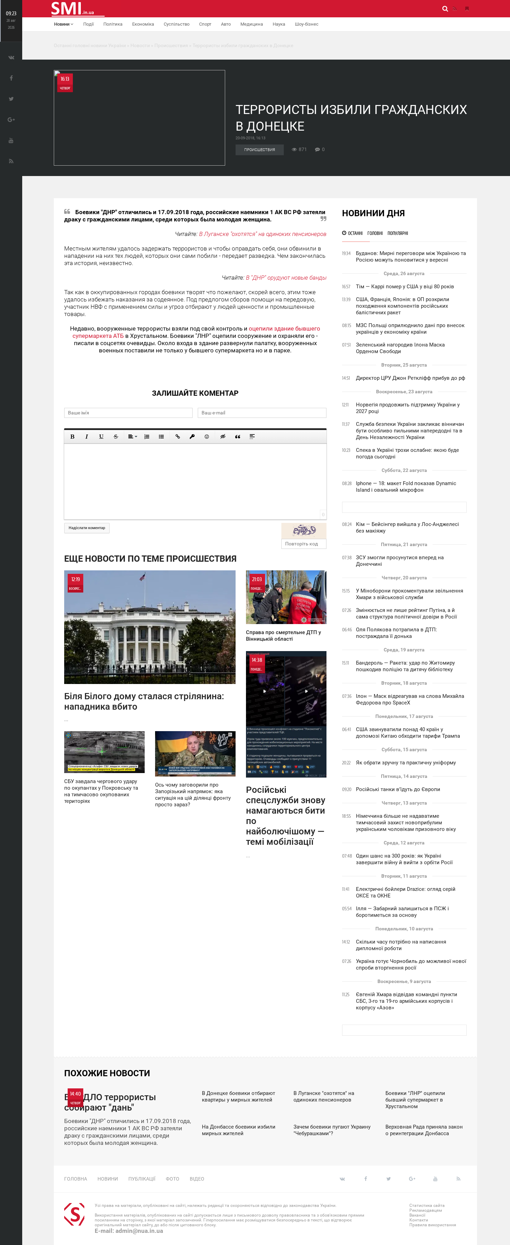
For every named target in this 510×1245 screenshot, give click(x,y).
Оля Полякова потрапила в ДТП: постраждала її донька (396, 632)
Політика (112, 24)
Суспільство (176, 24)
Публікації (141, 1179)
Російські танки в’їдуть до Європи (398, 789)
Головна (75, 1179)
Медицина (251, 24)
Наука (279, 24)
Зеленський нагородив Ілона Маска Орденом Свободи (400, 348)
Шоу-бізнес (306, 24)
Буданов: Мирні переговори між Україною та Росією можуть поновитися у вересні (411, 256)
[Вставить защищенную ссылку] (192, 436)
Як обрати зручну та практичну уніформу (406, 763)
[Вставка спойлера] (252, 436)
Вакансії (417, 1215)
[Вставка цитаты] (237, 436)
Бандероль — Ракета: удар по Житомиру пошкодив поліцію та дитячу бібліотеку (405, 666)
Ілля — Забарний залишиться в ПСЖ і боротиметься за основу (402, 911)
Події (88, 24)
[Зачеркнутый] (115, 436)
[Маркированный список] (161, 436)
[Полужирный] (72, 436)
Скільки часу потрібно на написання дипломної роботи (401, 945)
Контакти (418, 1220)
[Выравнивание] (132, 436)
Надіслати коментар (87, 528)
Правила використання (432, 1224)
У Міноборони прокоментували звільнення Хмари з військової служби (409, 594)
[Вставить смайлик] (206, 436)
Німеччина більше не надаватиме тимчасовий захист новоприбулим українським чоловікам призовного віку (406, 822)
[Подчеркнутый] (101, 436)
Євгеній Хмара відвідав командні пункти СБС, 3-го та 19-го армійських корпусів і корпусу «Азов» (406, 1001)
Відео (197, 1179)
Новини (62, 24)
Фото (172, 1179)
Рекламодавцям (425, 1210)
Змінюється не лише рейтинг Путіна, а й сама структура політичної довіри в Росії (406, 613)
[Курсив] (86, 436)
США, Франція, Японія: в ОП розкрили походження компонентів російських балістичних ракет (402, 306)
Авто (226, 24)
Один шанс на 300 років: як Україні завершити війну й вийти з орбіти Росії (404, 859)
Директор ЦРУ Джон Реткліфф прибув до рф (410, 378)
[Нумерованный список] (146, 436)
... (144, 649)
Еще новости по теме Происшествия (150, 559)
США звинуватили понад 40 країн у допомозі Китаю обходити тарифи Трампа (408, 732)
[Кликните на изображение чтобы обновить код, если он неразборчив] (303, 531)
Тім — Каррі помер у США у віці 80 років (405, 286)
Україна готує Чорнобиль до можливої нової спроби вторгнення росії (411, 964)
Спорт (205, 24)
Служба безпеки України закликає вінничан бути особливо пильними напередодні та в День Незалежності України (410, 430)
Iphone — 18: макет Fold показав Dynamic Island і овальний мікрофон (406, 486)
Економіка (143, 24)
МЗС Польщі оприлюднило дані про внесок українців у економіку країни (410, 328)
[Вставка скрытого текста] (223, 436)
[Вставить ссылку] (177, 436)
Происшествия (259, 150)
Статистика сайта (427, 1205)
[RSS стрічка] (454, 8)
